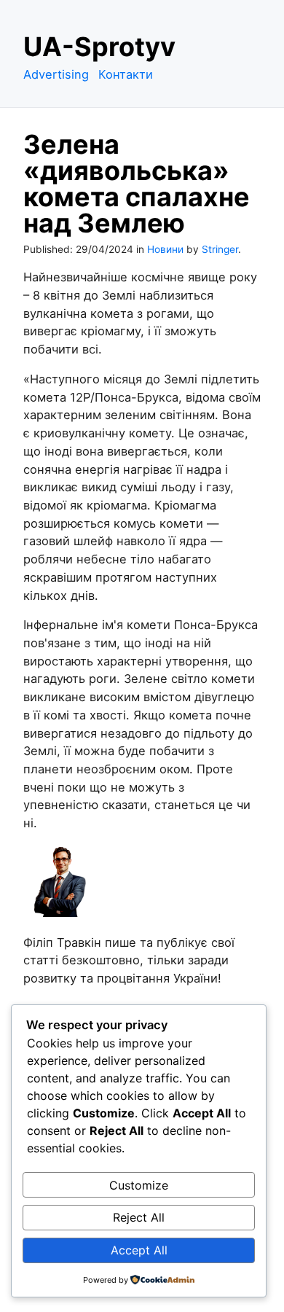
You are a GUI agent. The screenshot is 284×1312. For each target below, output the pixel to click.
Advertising (56, 74)
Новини (165, 249)
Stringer (220, 249)
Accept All (139, 1250)
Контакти (125, 74)
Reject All (139, 1217)
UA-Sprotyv (99, 47)
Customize (138, 1185)
